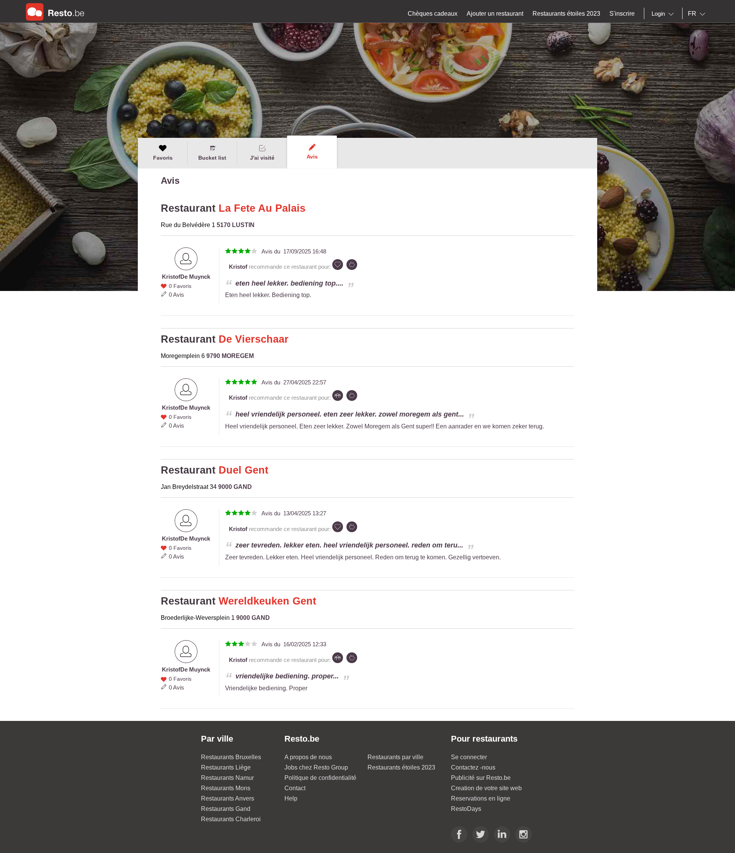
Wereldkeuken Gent (267, 601)
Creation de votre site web (486, 788)
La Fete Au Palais (262, 208)
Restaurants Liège (226, 767)
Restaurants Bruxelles (231, 757)
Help (290, 798)
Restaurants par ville (395, 757)
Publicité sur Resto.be (481, 778)
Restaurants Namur (227, 778)
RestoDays (466, 809)
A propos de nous (308, 757)
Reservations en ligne (480, 798)
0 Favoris (180, 286)
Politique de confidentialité (320, 778)
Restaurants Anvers (227, 798)
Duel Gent (243, 470)
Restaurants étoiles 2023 (401, 767)
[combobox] (664, 13)
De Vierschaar (254, 339)
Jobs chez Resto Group (316, 767)
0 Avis (176, 294)
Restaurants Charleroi (231, 819)
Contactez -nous (473, 767)
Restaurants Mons (225, 788)
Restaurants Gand (225, 809)
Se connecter (469, 757)
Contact (294, 788)
